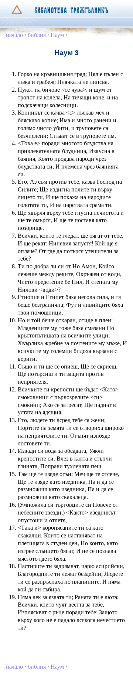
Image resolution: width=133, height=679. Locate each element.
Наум (57, 35)
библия (37, 35)
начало (14, 35)
